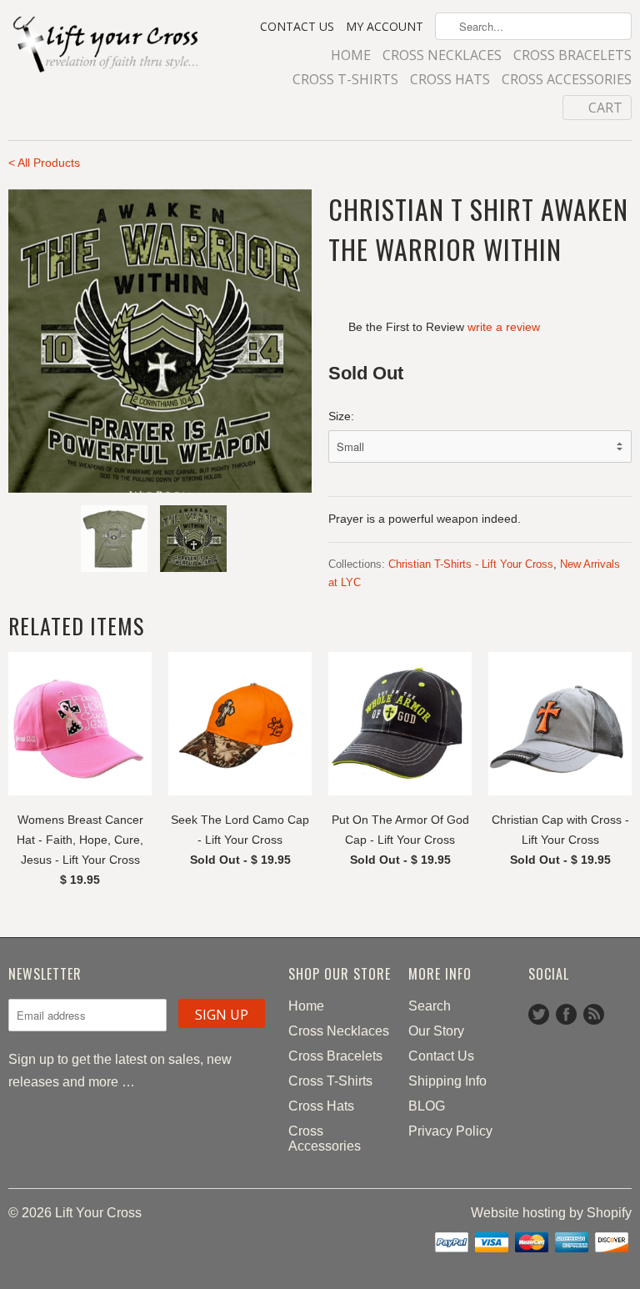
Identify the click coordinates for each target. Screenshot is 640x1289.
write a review (504, 327)
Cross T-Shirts (345, 80)
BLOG (426, 1106)
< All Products (44, 162)
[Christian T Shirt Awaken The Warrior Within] (160, 341)
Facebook (566, 1014)
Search (429, 1006)
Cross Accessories (567, 80)
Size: (341, 416)
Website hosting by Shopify (551, 1213)
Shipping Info (447, 1081)
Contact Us (297, 26)
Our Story (436, 1031)
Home (351, 56)
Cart (605, 107)
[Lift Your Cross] (106, 46)
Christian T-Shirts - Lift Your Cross (470, 564)
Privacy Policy (450, 1131)
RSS (593, 1014)
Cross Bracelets (572, 56)
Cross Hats (450, 80)
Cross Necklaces (442, 56)
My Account (384, 26)
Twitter (538, 1014)
